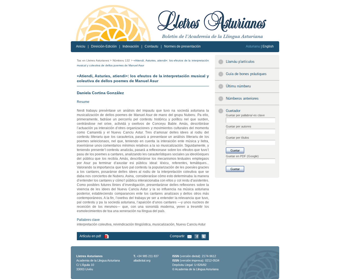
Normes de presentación (182, 46)
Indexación (130, 46)
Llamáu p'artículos (240, 62)
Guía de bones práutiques (246, 74)
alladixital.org (141, 260)
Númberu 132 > (123, 60)
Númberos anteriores (242, 98)
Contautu (151, 46)
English (268, 46)
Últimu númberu (238, 86)
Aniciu (80, 46)
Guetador (233, 111)
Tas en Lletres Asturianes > (94, 60)
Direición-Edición (104, 46)
